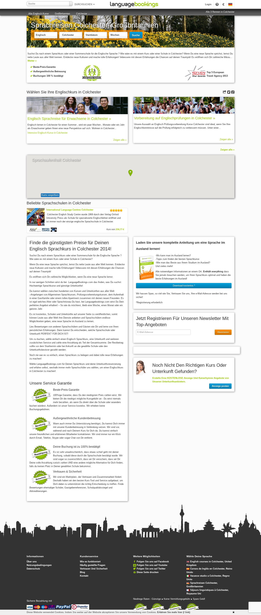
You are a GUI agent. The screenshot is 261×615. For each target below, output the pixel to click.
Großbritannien (62, 13)
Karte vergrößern (50, 195)
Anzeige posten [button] (220, 386)
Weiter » (32, 60)
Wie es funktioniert (90, 561)
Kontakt (84, 575)
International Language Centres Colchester (69, 209)
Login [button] (208, 4)
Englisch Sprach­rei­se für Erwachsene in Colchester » (69, 119)
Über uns (32, 561)
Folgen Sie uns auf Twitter (151, 568)
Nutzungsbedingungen (39, 565)
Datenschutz (33, 568)
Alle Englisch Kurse (38, 13)
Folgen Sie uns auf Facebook (153, 561)
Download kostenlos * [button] (184, 285)
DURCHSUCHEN (84, 4)
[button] (130, 173)
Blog (82, 572)
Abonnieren (223, 332)
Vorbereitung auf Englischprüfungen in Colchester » (174, 118)
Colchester (82, 13)
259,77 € (120, 229)
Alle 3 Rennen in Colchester (220, 11)
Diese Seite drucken (148, 572)
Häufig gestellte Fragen (92, 565)
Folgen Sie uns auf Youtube (152, 565)
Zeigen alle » (119, 140)
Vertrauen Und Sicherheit (93, 568)
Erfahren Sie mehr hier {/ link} (173, 612)
